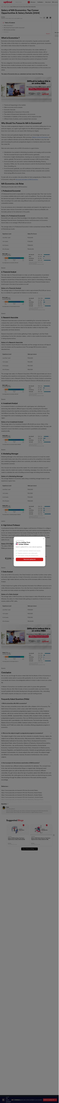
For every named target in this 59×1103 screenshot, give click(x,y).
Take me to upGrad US (29, 559)
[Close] (44, 538)
